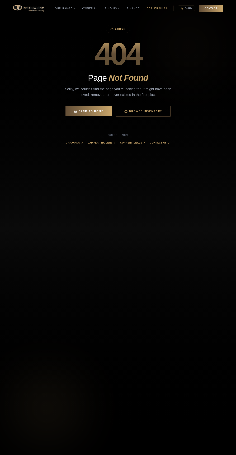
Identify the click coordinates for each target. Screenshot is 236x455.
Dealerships (157, 8)
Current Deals (131, 142)
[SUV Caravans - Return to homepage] (28, 8)
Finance (133, 8)
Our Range (64, 8)
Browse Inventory (145, 111)
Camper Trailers (100, 142)
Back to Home (91, 111)
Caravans (73, 142)
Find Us (111, 8)
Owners (88, 8)
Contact (211, 8)
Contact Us (158, 142)
